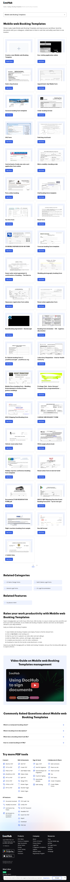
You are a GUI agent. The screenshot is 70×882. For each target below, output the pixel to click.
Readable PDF (25, 811)
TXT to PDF (9, 767)
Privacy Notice (37, 843)
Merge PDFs (24, 781)
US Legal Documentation (43, 588)
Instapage (50, 851)
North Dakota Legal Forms (44, 582)
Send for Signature (41, 767)
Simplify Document (11, 804)
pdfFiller (50, 843)
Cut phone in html (11, 602)
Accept (57, 878)
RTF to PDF (9, 788)
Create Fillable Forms (55, 785)
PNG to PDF (9, 771)
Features (20, 851)
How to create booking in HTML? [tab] (14, 742)
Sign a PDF (39, 764)
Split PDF (23, 777)
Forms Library (21, 849)
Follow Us (6, 846)
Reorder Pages (25, 788)
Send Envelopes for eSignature (41, 771)
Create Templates (56, 781)
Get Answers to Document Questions (10, 815)
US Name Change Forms (13, 582)
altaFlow (50, 849)
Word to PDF (9, 764)
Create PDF (24, 767)
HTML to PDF (9, 784)
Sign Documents (22, 843)
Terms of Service (37, 841)
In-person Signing (40, 776)
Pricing (19, 847)
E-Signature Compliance (39, 847)
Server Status (21, 845)
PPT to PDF (9, 777)
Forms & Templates (23, 841)
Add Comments (55, 764)
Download (23, 821)
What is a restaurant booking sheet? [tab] (15, 725)
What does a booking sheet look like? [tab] (16, 737)
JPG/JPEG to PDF (10, 774)
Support (35, 849)
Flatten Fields (24, 774)
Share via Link (54, 767)
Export (22, 818)
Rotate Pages (24, 784)
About (34, 839)
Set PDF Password (26, 808)
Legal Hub (35, 845)
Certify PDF (24, 804)
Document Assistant (11, 801)
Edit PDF (23, 764)
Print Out (23, 825)
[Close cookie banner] (65, 877)
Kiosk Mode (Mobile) (39, 780)
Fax (52, 774)
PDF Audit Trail (25, 801)
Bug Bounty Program (39, 853)
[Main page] (7, 3)
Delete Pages (24, 791)
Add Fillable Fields (25, 771)
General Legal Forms (12, 588)
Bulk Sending (39, 784)
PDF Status (54, 777)
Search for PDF (25, 815)
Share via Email (55, 771)
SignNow (50, 847)
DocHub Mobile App (53, 841)
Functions (20, 853)
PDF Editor (21, 839)
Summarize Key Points (10, 809)
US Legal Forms (52, 845)
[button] (35, 685)
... (46, 878)
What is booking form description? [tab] (15, 731)
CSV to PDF (9, 781)
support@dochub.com (8, 840)
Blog (49, 839)
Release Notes (37, 851)
